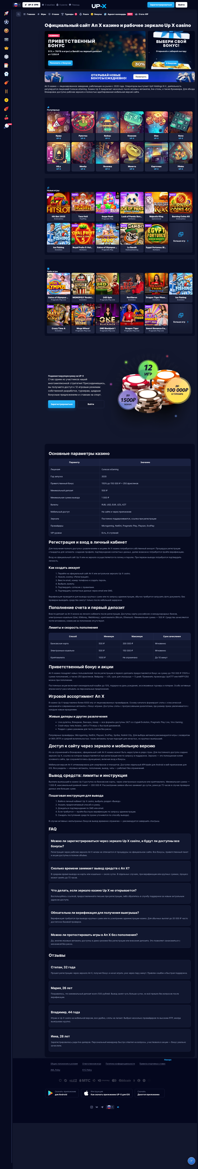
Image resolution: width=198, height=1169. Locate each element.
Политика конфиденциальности (120, 1063)
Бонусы (98, 14)
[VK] (97, 1107)
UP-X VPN (33, 4)
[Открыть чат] (191, 1161)
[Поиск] (18, 14)
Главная (31, 14)
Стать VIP (143, 14)
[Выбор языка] (17, 5)
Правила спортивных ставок (152, 1063)
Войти (181, 4)
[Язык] (110, 1107)
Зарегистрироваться (161, 4)
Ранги (86, 14)
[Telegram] (102, 1107)
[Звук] (118, 1107)
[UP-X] (99, 6)
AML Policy (55, 1070)
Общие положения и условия (64, 1063)
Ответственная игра (91, 1063)
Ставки (55, 14)
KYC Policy (87, 1070)
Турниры (71, 14)
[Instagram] (91, 1107)
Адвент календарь (120, 14)
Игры (43, 14)
